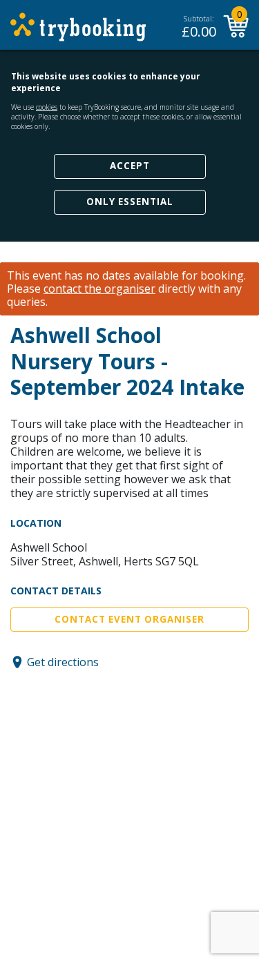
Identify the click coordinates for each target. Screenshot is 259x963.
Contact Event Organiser (129, 619)
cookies (46, 107)
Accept (130, 165)
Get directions (63, 662)
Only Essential (129, 201)
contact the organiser (99, 288)
